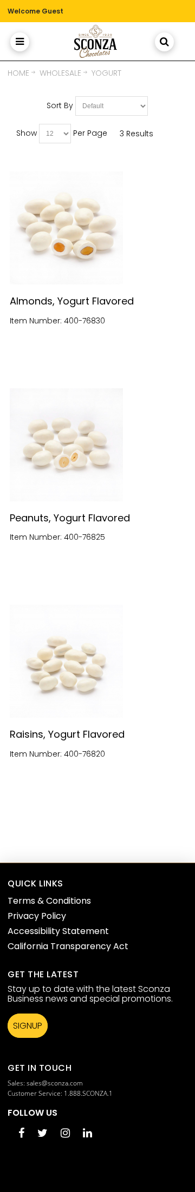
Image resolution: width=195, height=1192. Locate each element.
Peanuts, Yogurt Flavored (70, 518)
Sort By (60, 105)
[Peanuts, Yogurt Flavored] (98, 444)
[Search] (164, 41)
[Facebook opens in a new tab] (21, 1134)
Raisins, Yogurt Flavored (67, 734)
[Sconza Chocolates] (95, 41)
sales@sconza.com (55, 1083)
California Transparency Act (68, 946)
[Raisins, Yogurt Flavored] (98, 661)
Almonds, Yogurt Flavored (72, 301)
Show (26, 133)
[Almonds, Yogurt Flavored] (98, 227)
